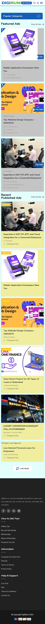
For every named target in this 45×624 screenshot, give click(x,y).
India (16, 133)
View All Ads (36, 24)
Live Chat (4, 583)
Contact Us (5, 595)
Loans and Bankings (11, 385)
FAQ (2, 587)
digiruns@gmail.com (13, 78)
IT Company (7, 171)
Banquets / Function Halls (12, 432)
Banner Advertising (8, 538)
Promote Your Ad (7, 542)
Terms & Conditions (8, 591)
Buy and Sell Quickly (8, 530)
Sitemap (4, 561)
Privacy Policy (6, 569)
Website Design (9, 116)
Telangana (10, 133)
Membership (5, 534)
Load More (24, 469)
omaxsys (9, 130)
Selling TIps (5, 526)
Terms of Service (7, 565)
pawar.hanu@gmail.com (15, 185)
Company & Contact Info (10, 557)
